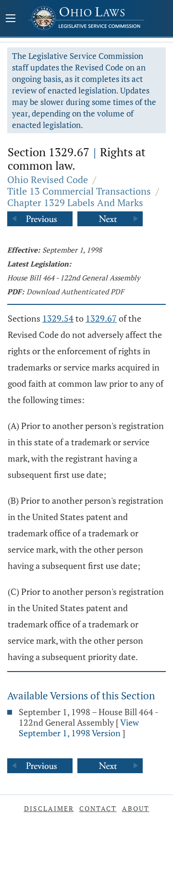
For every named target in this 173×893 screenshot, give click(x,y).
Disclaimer (49, 808)
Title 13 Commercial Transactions (79, 191)
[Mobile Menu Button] (10, 19)
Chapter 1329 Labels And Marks (75, 202)
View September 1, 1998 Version (79, 728)
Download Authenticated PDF (75, 291)
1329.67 (101, 318)
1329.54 (58, 318)
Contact (98, 808)
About (135, 808)
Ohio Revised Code (47, 179)
